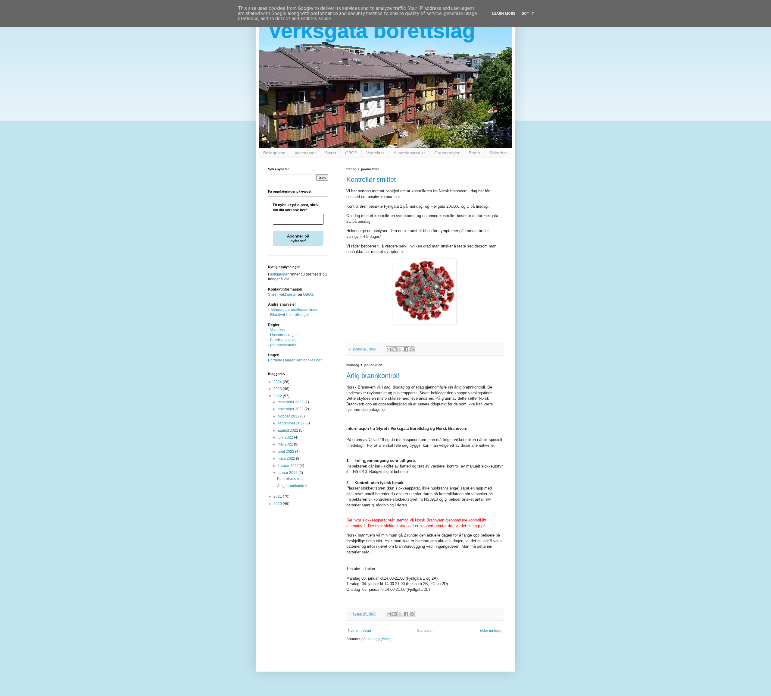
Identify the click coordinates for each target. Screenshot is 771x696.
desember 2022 (291, 402)
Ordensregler (447, 152)
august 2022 (288, 430)
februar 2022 (289, 466)
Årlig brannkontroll (372, 375)
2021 (278, 496)
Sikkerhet (498, 152)
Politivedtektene (283, 345)
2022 (278, 396)
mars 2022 (287, 458)
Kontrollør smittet (371, 179)
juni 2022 (286, 437)
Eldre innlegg (490, 630)
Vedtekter (375, 152)
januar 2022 (288, 473)
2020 (278, 504)
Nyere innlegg (359, 630)
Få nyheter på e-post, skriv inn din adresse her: (296, 207)
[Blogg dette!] (395, 349)
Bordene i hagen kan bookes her (294, 360)
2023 (278, 389)
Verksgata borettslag (371, 31)
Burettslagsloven (284, 340)
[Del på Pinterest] (412, 349)
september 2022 (291, 423)
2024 (278, 382)
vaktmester (288, 294)
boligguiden (279, 274)
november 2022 (291, 409)
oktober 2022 (289, 416)
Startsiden (425, 630)
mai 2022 (286, 444)
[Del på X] (400, 349)
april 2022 (286, 451)
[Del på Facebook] (406, 349)
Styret (330, 152)
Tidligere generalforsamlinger (294, 309)
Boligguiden (274, 152)
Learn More (503, 13)
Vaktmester (305, 152)
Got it (527, 13)
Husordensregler (409, 152)
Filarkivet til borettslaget (289, 315)
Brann (474, 152)
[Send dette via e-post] (389, 349)
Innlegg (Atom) (379, 639)
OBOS (351, 152)
